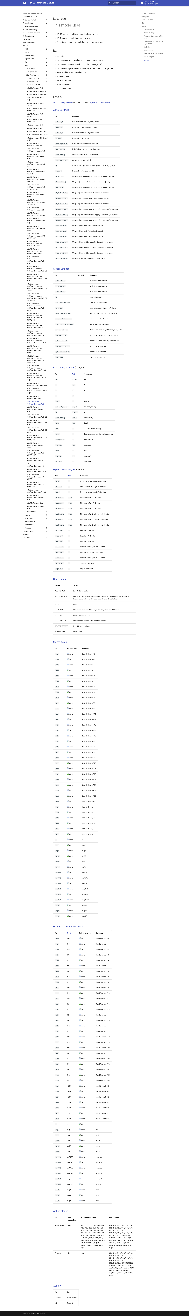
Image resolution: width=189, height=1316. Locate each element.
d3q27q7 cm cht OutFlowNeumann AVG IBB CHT (37, 422)
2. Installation (28, 23)
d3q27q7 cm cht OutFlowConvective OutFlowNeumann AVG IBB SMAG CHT (37, 297)
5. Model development (31, 33)
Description (145, 17)
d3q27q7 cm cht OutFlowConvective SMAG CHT (37, 391)
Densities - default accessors (154, 53)
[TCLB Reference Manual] (24, 2)
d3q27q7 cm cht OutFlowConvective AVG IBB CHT (36, 172)
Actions (146, 60)
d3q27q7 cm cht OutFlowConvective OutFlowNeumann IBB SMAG (35, 349)
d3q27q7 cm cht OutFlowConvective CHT (36, 209)
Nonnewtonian (29, 521)
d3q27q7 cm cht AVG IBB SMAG (36, 104)
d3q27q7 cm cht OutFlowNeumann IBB (35, 465)
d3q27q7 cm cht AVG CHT (37, 91)
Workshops (27, 538)
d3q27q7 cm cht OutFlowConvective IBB (36, 214)
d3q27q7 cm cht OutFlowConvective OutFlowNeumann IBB (35, 333)
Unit (73, 374)
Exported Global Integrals (64, 469)
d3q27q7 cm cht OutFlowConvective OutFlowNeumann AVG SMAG (35, 307)
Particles (27, 528)
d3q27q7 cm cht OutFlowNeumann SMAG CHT (36, 497)
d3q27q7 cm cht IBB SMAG (37, 135)
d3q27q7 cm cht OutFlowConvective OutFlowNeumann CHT (35, 325)
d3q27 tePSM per (32, 75)
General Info (27, 39)
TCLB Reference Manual (32, 13)
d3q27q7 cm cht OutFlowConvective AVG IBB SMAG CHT (36, 187)
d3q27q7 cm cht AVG (35, 88)
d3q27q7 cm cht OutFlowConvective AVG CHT (36, 156)
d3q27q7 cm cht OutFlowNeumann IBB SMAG (35, 477)
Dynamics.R (105, 103)
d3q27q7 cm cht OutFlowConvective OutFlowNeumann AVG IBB (37, 269)
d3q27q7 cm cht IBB (34, 128)
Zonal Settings (149, 30)
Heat (26, 65)
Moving (27, 515)
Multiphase (28, 518)
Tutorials (26, 534)
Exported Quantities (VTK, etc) (153, 37)
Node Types (148, 47)
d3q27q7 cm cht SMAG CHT (36, 507)
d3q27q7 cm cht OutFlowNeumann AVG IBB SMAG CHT (37, 438)
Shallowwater (29, 531)
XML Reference (29, 43)
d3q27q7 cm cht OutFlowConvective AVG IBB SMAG (36, 179)
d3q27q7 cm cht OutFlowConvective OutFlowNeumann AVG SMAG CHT (35, 316)
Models (26, 46)
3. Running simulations (31, 26)
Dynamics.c (95, 103)
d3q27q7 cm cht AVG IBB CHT (36, 99)
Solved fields (148, 50)
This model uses (147, 20)
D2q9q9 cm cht (31, 72)
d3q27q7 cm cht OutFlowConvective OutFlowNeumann (34, 243)
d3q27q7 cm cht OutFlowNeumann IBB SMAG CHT (35, 484)
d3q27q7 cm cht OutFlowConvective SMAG (37, 384)
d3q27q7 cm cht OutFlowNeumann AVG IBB (37, 416)
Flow (26, 62)
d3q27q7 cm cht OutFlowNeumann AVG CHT (35, 409)
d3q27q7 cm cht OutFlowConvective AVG (36, 150)
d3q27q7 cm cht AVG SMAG (35, 115)
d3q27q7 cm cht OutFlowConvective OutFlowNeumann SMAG (36, 368)
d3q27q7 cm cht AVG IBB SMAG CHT (36, 110)
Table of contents (148, 13)
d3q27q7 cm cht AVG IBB (36, 94)
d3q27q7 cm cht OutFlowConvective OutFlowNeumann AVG (35, 251)
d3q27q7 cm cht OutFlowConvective (34, 144)
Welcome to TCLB (30, 17)
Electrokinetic (29, 56)
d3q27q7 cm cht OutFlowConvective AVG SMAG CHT (36, 202)
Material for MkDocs (38, 1313)
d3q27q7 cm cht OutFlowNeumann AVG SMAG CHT (35, 453)
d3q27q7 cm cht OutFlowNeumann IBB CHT (37, 470)
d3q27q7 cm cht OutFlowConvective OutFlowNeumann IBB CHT (37, 341)
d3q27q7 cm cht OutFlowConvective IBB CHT (36, 221)
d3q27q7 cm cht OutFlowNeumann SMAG (36, 491)
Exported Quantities (63, 367)
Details (144, 26)
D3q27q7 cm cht (32, 82)
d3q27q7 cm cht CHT (35, 125)
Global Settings (149, 33)
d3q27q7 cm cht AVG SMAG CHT (35, 120)
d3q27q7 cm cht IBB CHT (36, 131)
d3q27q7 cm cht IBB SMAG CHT (37, 139)
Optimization (29, 525)
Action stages (149, 57)
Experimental (29, 59)
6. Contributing (28, 36)
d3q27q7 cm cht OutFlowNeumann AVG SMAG (35, 445)
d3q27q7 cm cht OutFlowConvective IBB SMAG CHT (36, 236)
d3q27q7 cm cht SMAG (36, 503)
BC (143, 23)
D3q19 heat (30, 69)
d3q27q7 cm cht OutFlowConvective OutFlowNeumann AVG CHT (35, 260)
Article (26, 52)
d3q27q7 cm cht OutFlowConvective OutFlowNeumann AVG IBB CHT (37, 277)
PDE (26, 49)
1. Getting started (29, 20)
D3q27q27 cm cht (32, 78)
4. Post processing (30, 30)
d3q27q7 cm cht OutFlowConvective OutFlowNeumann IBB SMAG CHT (35, 359)
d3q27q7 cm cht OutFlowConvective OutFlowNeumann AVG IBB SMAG (37, 287)
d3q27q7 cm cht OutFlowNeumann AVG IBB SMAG (37, 430)
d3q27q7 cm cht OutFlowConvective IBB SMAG (36, 228)
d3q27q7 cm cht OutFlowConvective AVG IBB (36, 164)
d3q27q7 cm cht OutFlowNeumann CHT (35, 459)
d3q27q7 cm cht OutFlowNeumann (34, 397)
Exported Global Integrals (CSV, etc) (154, 43)
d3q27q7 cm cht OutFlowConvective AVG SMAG (36, 194)
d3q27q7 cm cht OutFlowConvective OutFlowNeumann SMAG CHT (36, 376)
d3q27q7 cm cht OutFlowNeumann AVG (35, 403)
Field (69, 933)
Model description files (63, 103)
